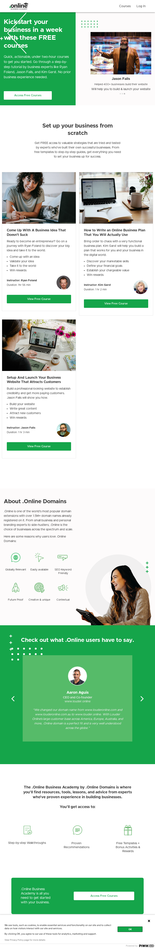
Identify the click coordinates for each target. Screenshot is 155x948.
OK (130, 929)
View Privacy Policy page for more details (25, 940)
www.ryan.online (77, 701)
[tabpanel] (121, 61)
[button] (28, 95)
